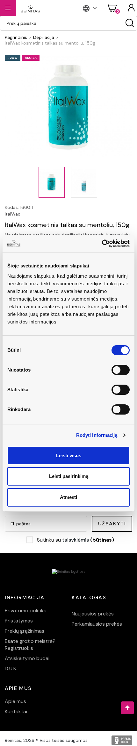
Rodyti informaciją (97, 435)
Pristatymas (19, 620)
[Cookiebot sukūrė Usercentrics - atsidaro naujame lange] (102, 243)
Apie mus (15, 701)
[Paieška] (129, 23)
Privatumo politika (26, 610)
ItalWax (12, 214)
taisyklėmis (75, 539)
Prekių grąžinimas (24, 631)
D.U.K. (11, 668)
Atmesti (68, 497)
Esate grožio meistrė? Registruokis (30, 644)
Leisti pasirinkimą (68, 476)
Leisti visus (68, 455)
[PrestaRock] (122, 740)
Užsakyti (112, 523)
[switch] (121, 370)
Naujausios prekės (93, 613)
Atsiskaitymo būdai (27, 658)
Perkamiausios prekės (97, 624)
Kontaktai (16, 711)
